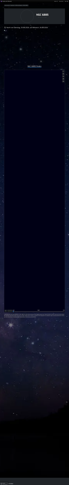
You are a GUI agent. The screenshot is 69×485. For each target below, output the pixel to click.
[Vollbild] (63, 71)
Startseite (12, 5)
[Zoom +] (63, 74)
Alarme (55, 1)
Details (46, 17)
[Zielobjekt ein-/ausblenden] (63, 81)
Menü (66, 1)
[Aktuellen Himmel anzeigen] (6, 311)
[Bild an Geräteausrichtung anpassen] (63, 79)
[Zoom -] (63, 76)
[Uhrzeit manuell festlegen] (9, 311)
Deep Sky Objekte (19, 5)
